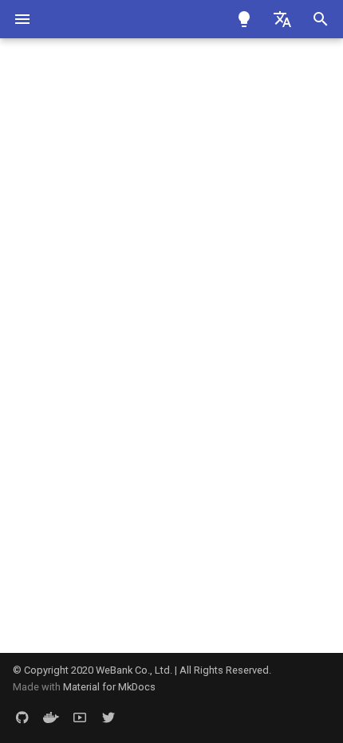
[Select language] (282, 19)
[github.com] (22, 717)
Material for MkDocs (109, 687)
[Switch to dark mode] (244, 19)
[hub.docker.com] (51, 717)
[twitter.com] (108, 717)
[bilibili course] (80, 717)
